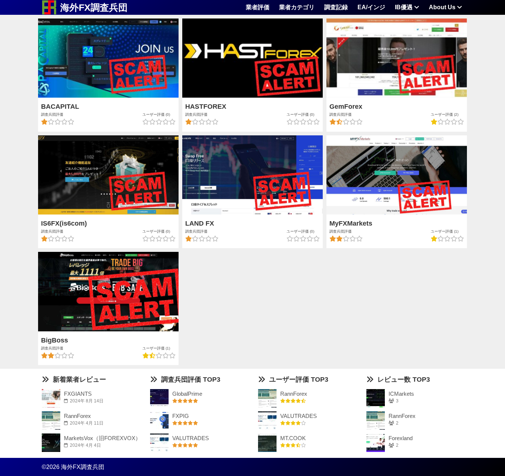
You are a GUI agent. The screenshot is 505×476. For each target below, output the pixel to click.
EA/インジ (371, 7)
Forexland (401, 438)
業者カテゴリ (297, 7)
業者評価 (258, 7)
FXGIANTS (78, 394)
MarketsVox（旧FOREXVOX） (102, 438)
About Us (443, 7)
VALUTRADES (190, 438)
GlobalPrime (187, 394)
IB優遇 (404, 7)
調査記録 (336, 7)
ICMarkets (401, 394)
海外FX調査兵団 (94, 7)
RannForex (77, 416)
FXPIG (180, 416)
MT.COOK (293, 438)
